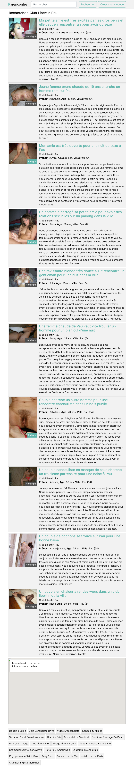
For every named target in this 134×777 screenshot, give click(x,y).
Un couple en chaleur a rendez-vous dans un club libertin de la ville (79, 593)
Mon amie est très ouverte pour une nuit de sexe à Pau (80, 148)
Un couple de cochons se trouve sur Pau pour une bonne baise (79, 538)
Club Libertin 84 (40, 743)
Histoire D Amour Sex (57, 749)
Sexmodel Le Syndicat (76, 737)
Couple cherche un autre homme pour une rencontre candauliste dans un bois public (73, 402)
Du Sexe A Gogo (18, 743)
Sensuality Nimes (92, 730)
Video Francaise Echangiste (95, 743)
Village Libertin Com (64, 743)
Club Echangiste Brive (41, 730)
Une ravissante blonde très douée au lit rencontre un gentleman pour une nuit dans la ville (81, 273)
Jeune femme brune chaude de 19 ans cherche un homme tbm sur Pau (79, 89)
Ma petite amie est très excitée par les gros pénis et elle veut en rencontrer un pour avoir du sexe (81, 22)
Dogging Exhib (17, 730)
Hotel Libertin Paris (92, 756)
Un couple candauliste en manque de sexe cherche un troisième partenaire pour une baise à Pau (80, 472)
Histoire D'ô (54, 737)
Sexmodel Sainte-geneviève (25, 749)
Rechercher (88, 4)
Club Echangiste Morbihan (24, 762)
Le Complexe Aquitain (85, 749)
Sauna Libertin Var (67, 756)
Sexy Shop (48, 756)
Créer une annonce (112, 4)
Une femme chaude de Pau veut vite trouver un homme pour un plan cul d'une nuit (77, 328)
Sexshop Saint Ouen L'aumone (26, 737)
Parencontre (17, 4)
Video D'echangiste (68, 730)
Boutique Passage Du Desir (108, 737)
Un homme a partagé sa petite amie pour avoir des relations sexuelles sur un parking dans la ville (80, 214)
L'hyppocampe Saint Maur (24, 756)
